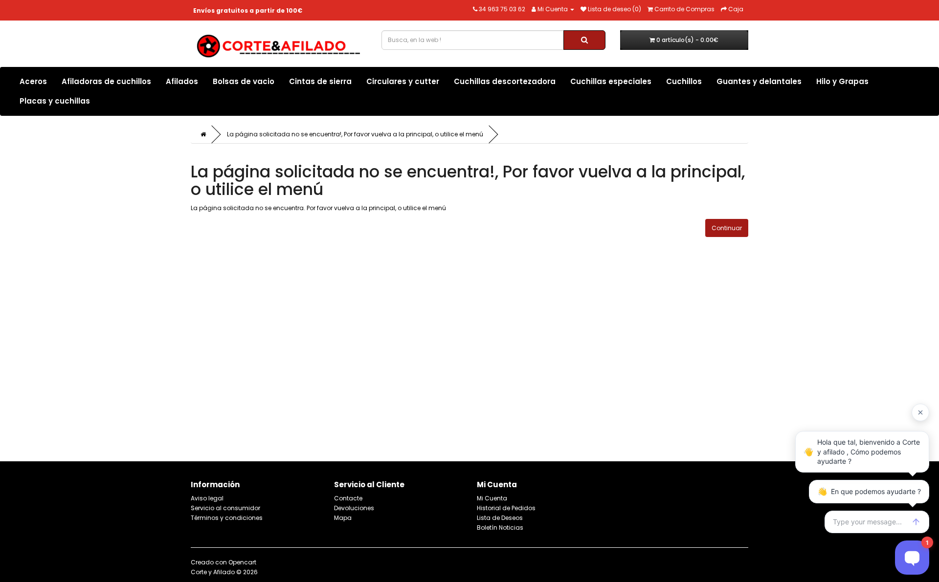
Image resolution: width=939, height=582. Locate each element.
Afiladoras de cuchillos (106, 81)
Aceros (33, 81)
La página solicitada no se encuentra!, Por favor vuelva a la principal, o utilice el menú (355, 134)
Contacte (348, 498)
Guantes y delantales (759, 81)
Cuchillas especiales (610, 81)
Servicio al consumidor (225, 508)
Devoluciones (354, 508)
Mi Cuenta (492, 498)
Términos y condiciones (227, 518)
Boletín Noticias (500, 527)
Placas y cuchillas (55, 101)
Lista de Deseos (500, 518)
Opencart (242, 562)
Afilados (182, 81)
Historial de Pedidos (506, 508)
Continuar (727, 228)
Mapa (343, 518)
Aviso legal (207, 498)
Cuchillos (684, 81)
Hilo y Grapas (842, 81)
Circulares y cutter (402, 81)
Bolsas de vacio (243, 81)
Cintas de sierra (320, 81)
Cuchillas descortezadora (505, 81)
